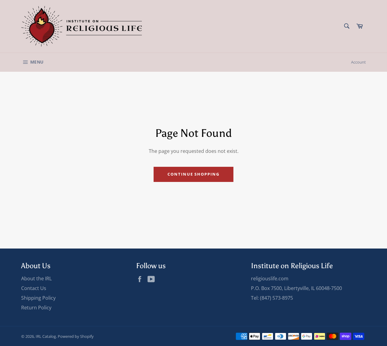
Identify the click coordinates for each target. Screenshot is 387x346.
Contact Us (33, 288)
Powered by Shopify (76, 336)
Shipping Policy (38, 298)
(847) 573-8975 (276, 298)
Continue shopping (193, 174)
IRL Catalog (46, 336)
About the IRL (36, 278)
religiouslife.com (269, 278)
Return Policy (36, 307)
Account (358, 62)
